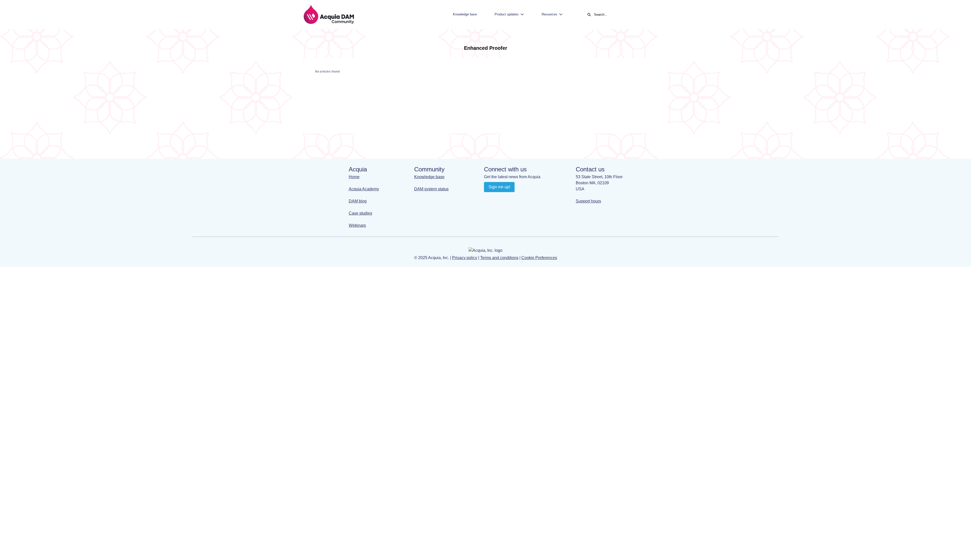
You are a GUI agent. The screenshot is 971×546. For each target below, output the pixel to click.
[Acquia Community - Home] (328, 14)
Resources (549, 14)
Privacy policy (464, 258)
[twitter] (518, 198)
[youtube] (498, 198)
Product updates (507, 14)
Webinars (357, 225)
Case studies (360, 213)
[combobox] (628, 14)
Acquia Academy (364, 189)
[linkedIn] (488, 198)
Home (354, 177)
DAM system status (431, 189)
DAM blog (358, 201)
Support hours (588, 201)
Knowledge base (465, 14)
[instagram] (508, 198)
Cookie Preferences (539, 258)
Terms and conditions (499, 258)
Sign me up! (499, 187)
